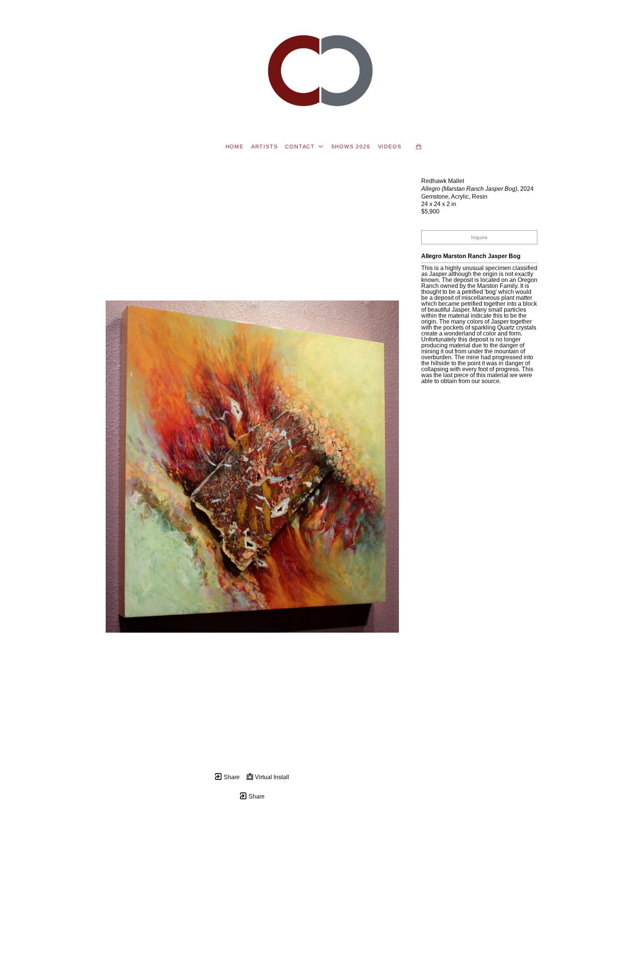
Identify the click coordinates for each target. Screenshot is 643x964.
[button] (304, 147)
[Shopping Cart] (418, 147)
